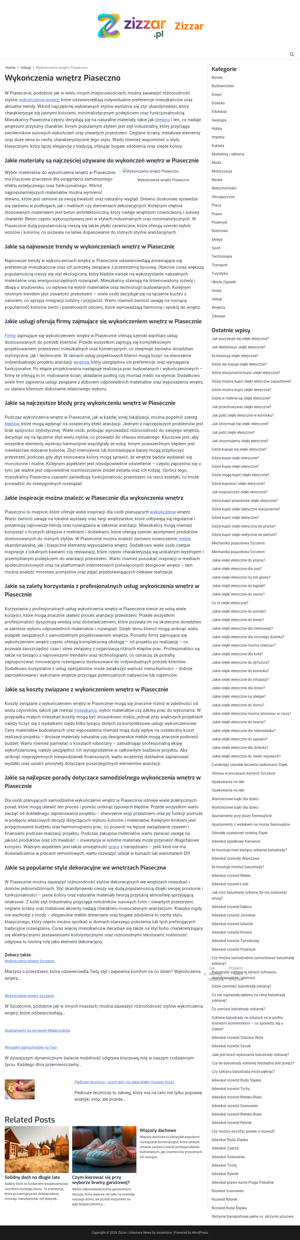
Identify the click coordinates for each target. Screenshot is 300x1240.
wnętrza (81, 362)
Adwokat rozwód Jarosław (233, 915)
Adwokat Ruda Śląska (230, 1140)
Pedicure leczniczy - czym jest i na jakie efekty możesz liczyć (124, 1082)
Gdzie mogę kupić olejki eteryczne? (240, 475)
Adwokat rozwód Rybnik (231, 1122)
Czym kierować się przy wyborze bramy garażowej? (101, 1180)
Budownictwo (223, 86)
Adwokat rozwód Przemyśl (233, 949)
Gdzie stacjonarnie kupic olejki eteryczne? (246, 372)
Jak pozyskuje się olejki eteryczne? (240, 338)
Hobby (217, 128)
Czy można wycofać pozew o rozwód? (243, 1131)
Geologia (219, 120)
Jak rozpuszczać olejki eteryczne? (240, 492)
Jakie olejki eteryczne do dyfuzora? (241, 662)
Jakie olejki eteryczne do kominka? (240, 671)
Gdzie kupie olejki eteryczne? (235, 458)
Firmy (10, 335)
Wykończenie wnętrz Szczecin (29, 996)
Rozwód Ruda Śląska (229, 1208)
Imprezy (218, 137)
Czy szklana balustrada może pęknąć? (243, 1071)
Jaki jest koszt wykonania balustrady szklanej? (250, 1054)
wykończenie (163, 512)
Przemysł (219, 222)
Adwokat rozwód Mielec (231, 875)
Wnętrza (218, 307)
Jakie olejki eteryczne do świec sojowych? (246, 756)
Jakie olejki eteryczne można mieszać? (244, 645)
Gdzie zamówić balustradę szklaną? (241, 986)
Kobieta (218, 145)
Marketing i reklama (228, 154)
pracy (114, 846)
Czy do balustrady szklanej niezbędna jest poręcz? (253, 1063)
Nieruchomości (224, 188)
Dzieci (217, 94)
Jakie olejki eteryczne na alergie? (239, 696)
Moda (216, 162)
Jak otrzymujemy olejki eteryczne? (240, 441)
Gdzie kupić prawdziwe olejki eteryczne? (245, 500)
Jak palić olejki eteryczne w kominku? (243, 415)
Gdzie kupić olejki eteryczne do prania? (244, 526)
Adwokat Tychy (224, 1165)
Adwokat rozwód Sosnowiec (235, 1106)
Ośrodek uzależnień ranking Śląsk (239, 833)
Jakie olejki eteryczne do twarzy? (239, 722)
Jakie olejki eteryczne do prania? (238, 560)
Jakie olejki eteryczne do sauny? (238, 594)
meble (184, 538)
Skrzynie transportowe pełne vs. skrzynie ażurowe (252, 1216)
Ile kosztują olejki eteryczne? (235, 356)
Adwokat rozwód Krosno (232, 932)
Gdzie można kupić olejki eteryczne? (241, 390)
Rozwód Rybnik (224, 1199)
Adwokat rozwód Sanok (231, 1046)
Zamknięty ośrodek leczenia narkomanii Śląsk (250, 764)
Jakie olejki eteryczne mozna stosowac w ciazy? (251, 713)
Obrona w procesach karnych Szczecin (243, 773)
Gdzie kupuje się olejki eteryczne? (239, 449)
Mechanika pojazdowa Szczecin (238, 543)
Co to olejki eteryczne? (230, 603)
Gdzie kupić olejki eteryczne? (235, 517)
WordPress (200, 1232)
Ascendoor (164, 1232)
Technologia (222, 256)
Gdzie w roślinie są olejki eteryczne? (241, 398)
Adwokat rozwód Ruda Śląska (236, 1080)
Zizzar (188, 27)
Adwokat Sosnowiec (228, 1157)
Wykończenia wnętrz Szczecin (30, 961)
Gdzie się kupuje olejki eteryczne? (239, 364)
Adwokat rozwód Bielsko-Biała (237, 1097)
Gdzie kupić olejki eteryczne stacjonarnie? (246, 509)
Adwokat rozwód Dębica (232, 907)
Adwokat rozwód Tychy (231, 1088)
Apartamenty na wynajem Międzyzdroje (37, 1030)
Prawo (217, 214)
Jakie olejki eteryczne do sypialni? (240, 739)
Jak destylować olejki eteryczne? (239, 347)
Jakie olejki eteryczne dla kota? (237, 654)
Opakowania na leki (228, 782)
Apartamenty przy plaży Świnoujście (242, 816)
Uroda (216, 290)
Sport (216, 248)
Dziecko (218, 103)
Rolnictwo (220, 231)
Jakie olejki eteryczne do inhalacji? (240, 679)
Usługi (217, 299)
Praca (216, 205)
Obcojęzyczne (223, 197)
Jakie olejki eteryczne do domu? (238, 705)
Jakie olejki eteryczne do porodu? (239, 611)
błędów (12, 423)
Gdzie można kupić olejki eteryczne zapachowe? (251, 381)
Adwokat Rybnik (225, 1174)
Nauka (217, 179)
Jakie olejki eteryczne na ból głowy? (241, 577)
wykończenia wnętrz (39, 99)
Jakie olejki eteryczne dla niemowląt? (242, 628)
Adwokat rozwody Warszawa (235, 858)
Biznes (217, 77)
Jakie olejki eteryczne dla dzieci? (238, 688)
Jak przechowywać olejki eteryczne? (241, 407)
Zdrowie (218, 316)
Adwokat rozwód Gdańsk (232, 924)
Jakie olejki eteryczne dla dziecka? (240, 747)
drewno (162, 119)
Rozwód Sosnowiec (228, 1191)
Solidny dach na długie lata (32, 1177)
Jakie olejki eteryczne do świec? (238, 620)
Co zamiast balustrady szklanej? (238, 1009)
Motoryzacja (222, 171)
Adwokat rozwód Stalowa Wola (237, 1037)
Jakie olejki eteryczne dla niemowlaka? (244, 730)
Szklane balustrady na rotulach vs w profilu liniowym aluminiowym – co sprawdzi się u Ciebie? (247, 1023)
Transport (220, 265)
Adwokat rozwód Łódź (230, 884)
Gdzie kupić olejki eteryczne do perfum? (244, 534)
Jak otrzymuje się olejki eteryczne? (240, 424)
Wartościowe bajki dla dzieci (235, 799)
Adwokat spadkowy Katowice (236, 841)
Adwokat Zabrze (225, 1148)
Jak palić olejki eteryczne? (233, 432)
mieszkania (85, 710)
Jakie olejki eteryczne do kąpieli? (239, 586)
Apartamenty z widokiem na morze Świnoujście (251, 824)
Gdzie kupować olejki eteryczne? (238, 483)
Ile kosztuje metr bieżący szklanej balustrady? (249, 850)
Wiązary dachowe (158, 1130)
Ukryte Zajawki (224, 282)
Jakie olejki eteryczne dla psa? (237, 568)
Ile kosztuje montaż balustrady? (238, 867)
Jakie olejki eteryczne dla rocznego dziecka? (248, 637)
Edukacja (219, 111)
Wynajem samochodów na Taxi (31, 1047)
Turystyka (220, 273)
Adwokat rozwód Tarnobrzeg (235, 940)
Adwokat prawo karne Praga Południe (243, 1182)
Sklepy (217, 239)
